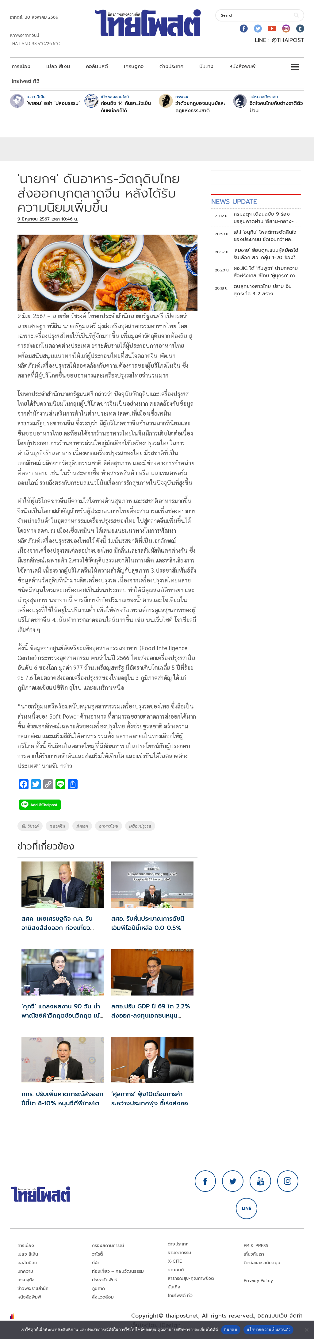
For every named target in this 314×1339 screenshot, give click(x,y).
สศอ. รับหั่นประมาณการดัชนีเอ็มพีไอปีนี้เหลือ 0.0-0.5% (147, 923)
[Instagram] (286, 29)
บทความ (25, 1271)
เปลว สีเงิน (58, 66)
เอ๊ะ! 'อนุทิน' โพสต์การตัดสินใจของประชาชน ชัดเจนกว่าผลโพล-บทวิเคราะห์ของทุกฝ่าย (265, 235)
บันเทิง (206, 66)
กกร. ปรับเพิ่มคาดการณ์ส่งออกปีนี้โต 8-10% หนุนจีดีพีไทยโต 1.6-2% (62, 1103)
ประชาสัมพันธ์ (104, 1280)
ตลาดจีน (57, 826)
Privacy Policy (258, 1280)
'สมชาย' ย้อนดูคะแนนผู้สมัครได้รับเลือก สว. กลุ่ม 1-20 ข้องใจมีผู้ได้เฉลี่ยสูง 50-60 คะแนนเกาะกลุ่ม (266, 254)
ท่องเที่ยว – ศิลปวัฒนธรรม (118, 1271)
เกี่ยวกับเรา (254, 1254)
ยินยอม (230, 1329)
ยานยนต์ (176, 1270)
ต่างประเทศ (171, 66)
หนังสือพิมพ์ (242, 66)
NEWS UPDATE (234, 202)
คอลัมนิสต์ (97, 66)
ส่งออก (82, 826)
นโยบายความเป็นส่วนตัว (269, 1329)
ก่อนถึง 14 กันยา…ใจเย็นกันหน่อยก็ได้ (126, 107)
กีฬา (96, 1263)
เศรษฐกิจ (134, 66)
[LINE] (246, 1209)
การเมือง (21, 66)
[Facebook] (244, 29)
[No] (306, 1330)
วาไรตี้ (97, 1254)
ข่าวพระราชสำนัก (32, 1288)
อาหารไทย (108, 826)
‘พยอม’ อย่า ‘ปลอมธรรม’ (53, 103)
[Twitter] (258, 29)
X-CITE (175, 1261)
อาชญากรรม (179, 1252)
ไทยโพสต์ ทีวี (25, 81)
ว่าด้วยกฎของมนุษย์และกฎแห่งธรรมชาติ (200, 107)
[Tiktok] (300, 29)
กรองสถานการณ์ (108, 1245)
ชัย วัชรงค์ (30, 826)
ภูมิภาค (98, 1288)
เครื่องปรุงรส (140, 826)
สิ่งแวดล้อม (103, 1297)
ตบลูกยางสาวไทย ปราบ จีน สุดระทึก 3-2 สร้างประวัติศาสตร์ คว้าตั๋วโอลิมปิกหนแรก (264, 290)
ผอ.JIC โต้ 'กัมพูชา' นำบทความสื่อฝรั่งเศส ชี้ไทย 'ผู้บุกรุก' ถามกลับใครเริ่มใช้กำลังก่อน (266, 272)
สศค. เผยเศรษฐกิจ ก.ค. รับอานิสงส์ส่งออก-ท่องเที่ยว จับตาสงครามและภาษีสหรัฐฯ (58, 928)
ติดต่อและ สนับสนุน (262, 1263)
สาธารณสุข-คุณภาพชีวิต (191, 1278)
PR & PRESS (256, 1245)
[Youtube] (272, 29)
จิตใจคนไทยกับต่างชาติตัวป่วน (276, 107)
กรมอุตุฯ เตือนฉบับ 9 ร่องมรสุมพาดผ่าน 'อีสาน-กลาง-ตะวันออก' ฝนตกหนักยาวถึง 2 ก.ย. (266, 217)
